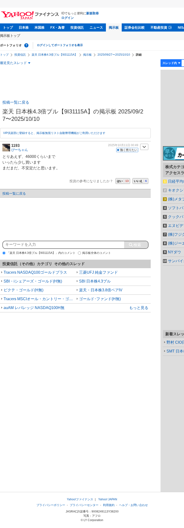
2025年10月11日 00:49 (123, 145)
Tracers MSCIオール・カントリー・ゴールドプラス (39, 299)
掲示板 (114, 27)
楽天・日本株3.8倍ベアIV (100, 290)
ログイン (67, 18)
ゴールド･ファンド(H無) (100, 299)
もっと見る (138, 308)
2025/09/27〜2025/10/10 (114, 54)
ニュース (96, 27)
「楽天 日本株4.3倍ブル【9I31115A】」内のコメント (41, 253)
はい (123, 181)
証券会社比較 (135, 27)
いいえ (140, 181)
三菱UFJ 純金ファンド (98, 272)
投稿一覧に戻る (15, 102)
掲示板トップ (10, 35)
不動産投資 (158, 27)
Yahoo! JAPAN (107, 499)
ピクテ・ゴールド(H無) (23, 290)
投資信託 (77, 27)
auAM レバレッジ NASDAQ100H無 (34, 308)
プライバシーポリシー (50, 505)
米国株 (39, 27)
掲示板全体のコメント (96, 253)
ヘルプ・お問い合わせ (133, 505)
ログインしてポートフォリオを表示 (60, 45)
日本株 (24, 27)
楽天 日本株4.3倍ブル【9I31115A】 (54, 54)
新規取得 (92, 13)
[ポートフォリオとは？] (26, 45)
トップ (8, 27)
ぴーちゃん (19, 149)
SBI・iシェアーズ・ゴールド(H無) (33, 281)
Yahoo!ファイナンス (80, 499)
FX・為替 (57, 27)
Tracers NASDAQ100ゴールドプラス (35, 272)
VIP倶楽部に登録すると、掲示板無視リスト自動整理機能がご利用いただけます (54, 133)
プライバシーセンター (84, 505)
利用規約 (109, 505)
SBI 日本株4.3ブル (95, 281)
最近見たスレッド (13, 63)
